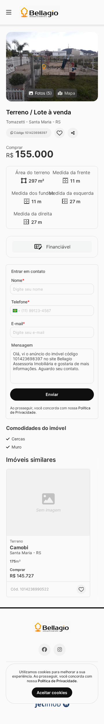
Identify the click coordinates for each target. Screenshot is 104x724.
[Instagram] (59, 650)
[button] (52, 66)
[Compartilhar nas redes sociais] (73, 133)
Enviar (52, 394)
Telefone (20, 301)
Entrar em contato (28, 271)
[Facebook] (44, 650)
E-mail (18, 323)
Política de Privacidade (57, 681)
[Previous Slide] (11, 66)
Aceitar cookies (52, 692)
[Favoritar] (59, 133)
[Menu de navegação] (8, 12)
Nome (17, 280)
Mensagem (22, 345)
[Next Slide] (93, 66)
